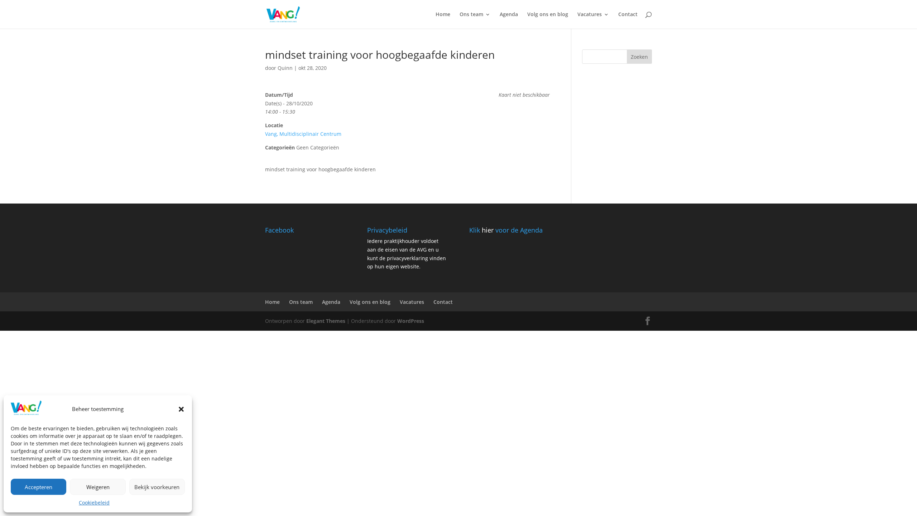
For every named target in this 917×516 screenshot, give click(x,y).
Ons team (471, 15)
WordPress (410, 320)
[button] (181, 409)
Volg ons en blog (547, 15)
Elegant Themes (325, 320)
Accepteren (38, 487)
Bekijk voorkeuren (156, 487)
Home (443, 15)
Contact (628, 15)
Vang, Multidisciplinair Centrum (303, 133)
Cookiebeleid (94, 502)
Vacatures (589, 15)
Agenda (509, 15)
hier (488, 230)
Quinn (285, 67)
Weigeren (98, 487)
